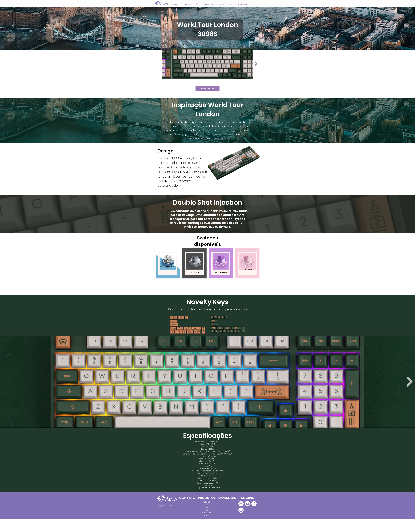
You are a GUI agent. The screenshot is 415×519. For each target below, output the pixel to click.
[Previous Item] (159, 63)
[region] (168, 268)
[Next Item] (409, 382)
